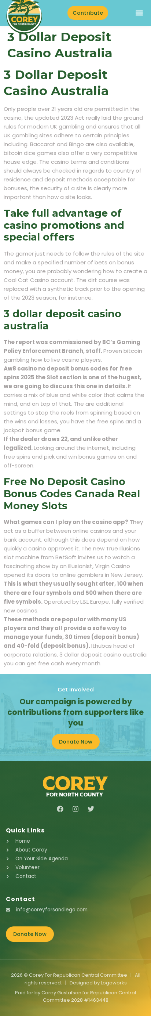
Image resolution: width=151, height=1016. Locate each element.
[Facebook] (60, 809)
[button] (139, 13)
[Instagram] (75, 809)
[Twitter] (91, 809)
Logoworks (114, 982)
